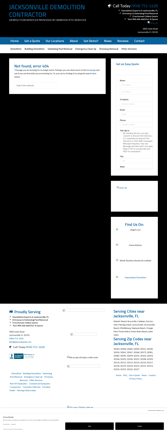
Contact (152, 375)
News (144, 375)
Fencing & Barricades (26, 390)
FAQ (125, 375)
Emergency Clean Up (33, 377)
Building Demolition (32, 373)
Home (118, 375)
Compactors (15, 387)
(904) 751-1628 (144, 5)
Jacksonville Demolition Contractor (47, 10)
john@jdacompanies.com (20, 342)
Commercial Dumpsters (39, 383)
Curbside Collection (32, 387)
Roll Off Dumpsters (18, 383)
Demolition (16, 373)
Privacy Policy (135, 378)
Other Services (35, 380)
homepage (91, 70)
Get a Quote (134, 375)
